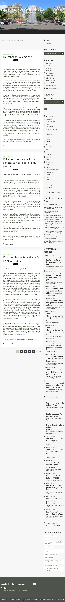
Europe (48, 137)
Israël (47, 152)
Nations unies (50, 162)
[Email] (2, 23)
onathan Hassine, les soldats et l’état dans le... (54, 451)
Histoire (48, 144)
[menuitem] (4, 32)
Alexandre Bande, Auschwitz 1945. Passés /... (55, 318)
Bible (47, 124)
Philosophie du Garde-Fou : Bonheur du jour (53, 237)
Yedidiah (49, 288)
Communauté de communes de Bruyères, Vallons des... (53, 222)
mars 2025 (49, 70)
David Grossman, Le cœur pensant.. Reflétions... (55, 345)
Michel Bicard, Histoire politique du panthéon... (55, 427)
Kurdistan (48, 157)
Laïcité (48, 159)
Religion (48, 174)
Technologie (49, 185)
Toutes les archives (52, 88)
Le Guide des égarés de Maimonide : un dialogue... (54, 290)
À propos (16, 32)
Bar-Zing (51, 209)
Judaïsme (48, 154)
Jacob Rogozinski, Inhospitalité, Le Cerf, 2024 (55, 385)
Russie (47, 177)
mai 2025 (48, 66)
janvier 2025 (49, 75)
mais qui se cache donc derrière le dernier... (54, 542)
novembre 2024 (50, 80)
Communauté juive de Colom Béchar (55, 404)
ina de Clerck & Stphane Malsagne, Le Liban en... (55, 487)
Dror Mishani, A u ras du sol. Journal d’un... (54, 513)
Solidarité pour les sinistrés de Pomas (54, 242)
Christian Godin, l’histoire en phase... (54, 439)
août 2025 (49, 63)
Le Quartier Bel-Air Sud (52, 229)
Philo (47, 164)
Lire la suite (47, 43)
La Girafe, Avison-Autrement (53, 224)
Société (48, 180)
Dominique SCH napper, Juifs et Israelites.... (54, 500)
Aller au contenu (5, 1)
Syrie (47, 182)
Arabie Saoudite (50, 122)
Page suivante (39, 351)
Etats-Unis (49, 134)
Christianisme (49, 127)
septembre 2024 (50, 85)
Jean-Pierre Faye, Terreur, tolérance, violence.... (54, 464)
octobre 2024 (50, 83)
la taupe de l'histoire (51, 536)
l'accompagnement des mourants (51, 569)
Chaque (46, 237)
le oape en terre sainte (51, 565)
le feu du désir (48, 211)
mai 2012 (3, 40)
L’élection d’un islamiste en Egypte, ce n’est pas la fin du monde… (19, 162)
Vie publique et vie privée (53, 192)
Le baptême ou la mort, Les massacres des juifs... (54, 260)
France (48, 139)
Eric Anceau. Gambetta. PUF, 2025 (53, 477)
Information (49, 147)
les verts (47, 539)
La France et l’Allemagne (17, 57)
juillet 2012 (21, 40)
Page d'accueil (12, 40)
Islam (47, 149)
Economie (48, 132)
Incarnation (54, 204)
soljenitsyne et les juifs (51, 554)
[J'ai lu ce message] (63, 599)
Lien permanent (9, 146)
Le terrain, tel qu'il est (50, 215)
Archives (9, 32)
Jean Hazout (51, 257)
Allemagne (49, 119)
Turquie (48, 190)
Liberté (61, 215)
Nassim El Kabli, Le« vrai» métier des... (54, 372)
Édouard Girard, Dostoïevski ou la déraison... (55, 358)
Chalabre (51, 243)
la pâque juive (49, 558)
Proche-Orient (50, 172)
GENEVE (48, 142)
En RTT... (46, 204)
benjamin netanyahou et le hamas (52, 550)
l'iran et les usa (49, 547)
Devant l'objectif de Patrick (53, 233)
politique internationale (53, 169)
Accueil (3, 32)
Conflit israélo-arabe (51, 129)
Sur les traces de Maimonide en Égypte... (54, 415)
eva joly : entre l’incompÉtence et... (53, 561)
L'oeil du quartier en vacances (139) (54, 227)
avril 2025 (49, 68)
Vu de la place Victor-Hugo (22, 9)
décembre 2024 (50, 78)
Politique (48, 167)
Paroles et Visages (54, 219)
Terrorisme (49, 187)
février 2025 (49, 73)
